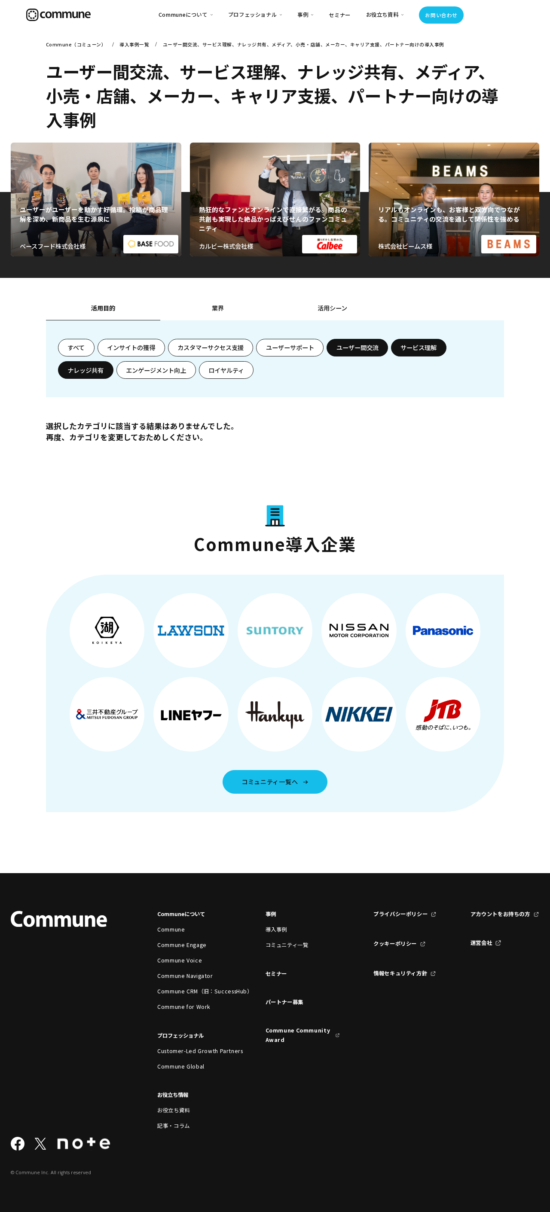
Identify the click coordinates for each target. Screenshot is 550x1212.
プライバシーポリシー (400, 914)
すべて (76, 347)
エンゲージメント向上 (156, 370)
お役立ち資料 (173, 1110)
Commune (171, 929)
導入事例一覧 (134, 44)
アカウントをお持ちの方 (500, 914)
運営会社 (481, 943)
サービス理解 (418, 347)
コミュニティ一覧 (287, 945)
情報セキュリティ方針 (400, 973)
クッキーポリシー (395, 943)
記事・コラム (173, 1126)
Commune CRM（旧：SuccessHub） (194, 991)
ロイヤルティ (226, 370)
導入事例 (276, 929)
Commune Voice (179, 960)
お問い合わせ (441, 15)
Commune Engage (182, 945)
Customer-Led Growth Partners (194, 1051)
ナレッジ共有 (85, 370)
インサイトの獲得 (131, 347)
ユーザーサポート (290, 347)
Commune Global (181, 1066)
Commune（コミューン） (76, 44)
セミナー (340, 15)
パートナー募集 (284, 1002)
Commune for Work (184, 1007)
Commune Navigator (185, 976)
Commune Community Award (298, 1035)
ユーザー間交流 (357, 347)
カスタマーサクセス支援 (210, 347)
